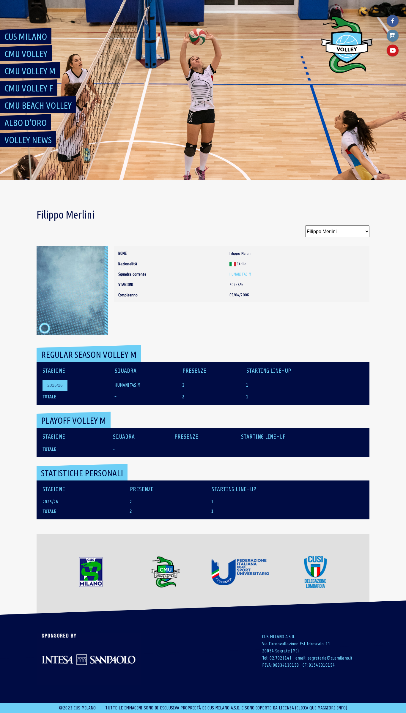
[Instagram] (393, 36)
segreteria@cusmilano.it (330, 658)
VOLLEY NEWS (28, 140)
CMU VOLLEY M (30, 71)
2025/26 (55, 385)
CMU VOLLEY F (28, 88)
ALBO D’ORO (25, 123)
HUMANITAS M (240, 274)
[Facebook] (393, 21)
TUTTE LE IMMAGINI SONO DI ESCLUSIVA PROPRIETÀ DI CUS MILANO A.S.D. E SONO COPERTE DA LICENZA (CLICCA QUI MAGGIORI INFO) (226, 708)
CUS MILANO (25, 36)
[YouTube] (393, 50)
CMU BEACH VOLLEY (38, 105)
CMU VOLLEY (25, 54)
